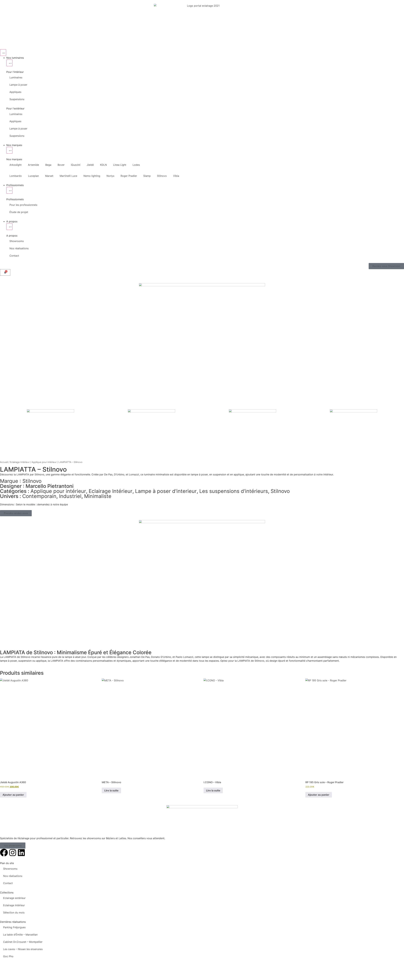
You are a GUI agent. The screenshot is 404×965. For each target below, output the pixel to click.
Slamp (147, 175)
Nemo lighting (91, 175)
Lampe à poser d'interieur (166, 491)
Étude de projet (18, 212)
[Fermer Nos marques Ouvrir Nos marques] (9, 150)
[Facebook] (4, 853)
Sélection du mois (13, 912)
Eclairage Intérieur (20, 462)
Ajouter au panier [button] (13, 794)
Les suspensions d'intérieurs (233, 491)
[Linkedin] (21, 853)
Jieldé (90, 164)
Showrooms (16, 241)
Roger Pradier (129, 175)
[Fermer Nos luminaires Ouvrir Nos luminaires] (9, 63)
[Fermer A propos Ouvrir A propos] (9, 226)
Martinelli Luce (68, 175)
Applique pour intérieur (44, 462)
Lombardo (15, 175)
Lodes (136, 164)
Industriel (70, 496)
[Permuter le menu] (3, 52)
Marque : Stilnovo (21, 481)
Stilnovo (162, 175)
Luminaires (15, 77)
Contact (14, 255)
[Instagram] (13, 853)
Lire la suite (111, 790)
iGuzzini (75, 164)
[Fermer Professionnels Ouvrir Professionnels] (9, 190)
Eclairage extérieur (14, 898)
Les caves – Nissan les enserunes (23, 949)
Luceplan (33, 175)
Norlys (110, 175)
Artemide (33, 164)
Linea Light (119, 164)
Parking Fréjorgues (14, 927)
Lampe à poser (18, 84)
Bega (48, 164)
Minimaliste (97, 496)
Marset (49, 175)
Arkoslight (15, 164)
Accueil (4, 462)
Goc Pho (8, 956)
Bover (61, 164)
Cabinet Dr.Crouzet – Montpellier (22, 941)
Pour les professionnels (23, 204)
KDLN (103, 164)
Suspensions (16, 99)
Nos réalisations (19, 248)
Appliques (15, 92)
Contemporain (39, 496)
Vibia (176, 175)
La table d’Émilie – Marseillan (20, 934)
